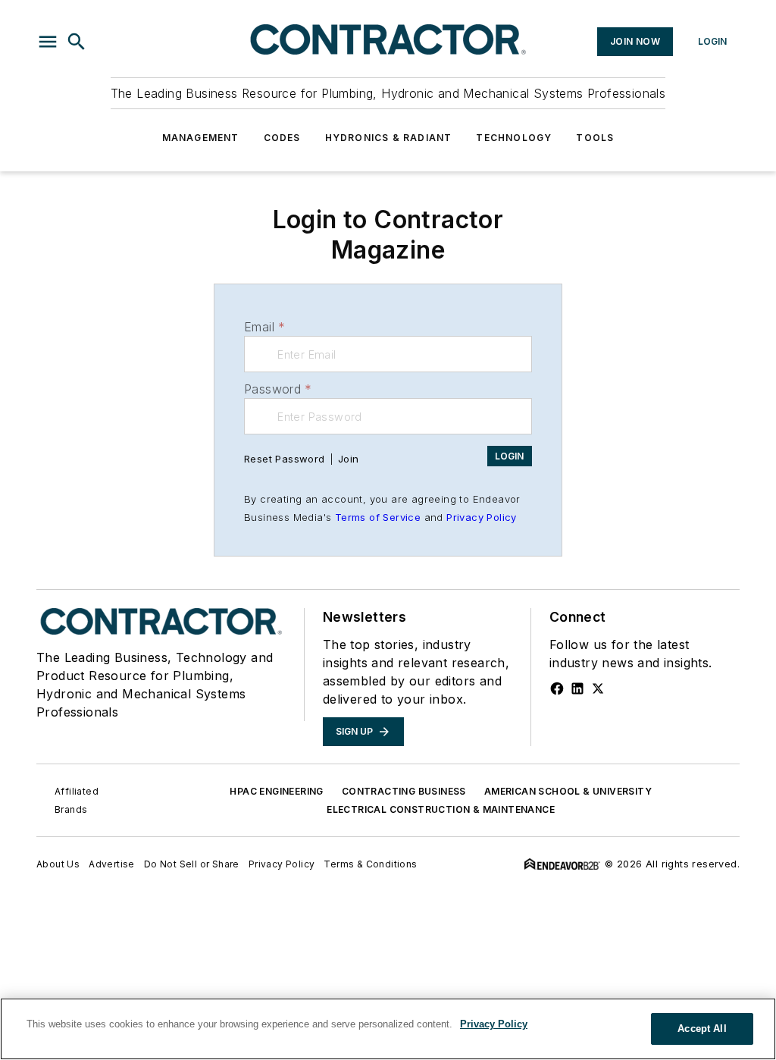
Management (200, 137)
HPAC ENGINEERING (276, 791)
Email (264, 326)
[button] (47, 41)
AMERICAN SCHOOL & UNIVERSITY (568, 791)
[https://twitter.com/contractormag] (597, 688)
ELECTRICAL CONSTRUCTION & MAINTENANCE (441, 809)
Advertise (112, 864)
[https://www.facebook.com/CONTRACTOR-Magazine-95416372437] (557, 688)
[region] (388, 1029)
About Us (58, 864)
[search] (76, 41)
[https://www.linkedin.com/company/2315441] (577, 688)
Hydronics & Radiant (388, 137)
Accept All (701, 1028)
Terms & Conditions (370, 864)
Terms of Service (378, 517)
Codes (282, 137)
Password (278, 389)
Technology (514, 137)
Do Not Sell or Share (191, 864)
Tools (595, 137)
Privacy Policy (481, 517)
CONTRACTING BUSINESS (404, 791)
